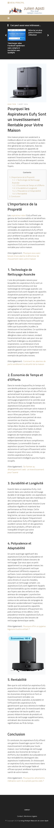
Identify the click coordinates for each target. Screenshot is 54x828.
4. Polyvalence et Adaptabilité (26, 190)
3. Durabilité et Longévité (24, 188)
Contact (27, 810)
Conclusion (14, 196)
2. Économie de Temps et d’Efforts (28, 185)
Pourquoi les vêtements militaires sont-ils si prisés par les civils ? (26, 779)
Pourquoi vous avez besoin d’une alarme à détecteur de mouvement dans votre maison (24, 255)
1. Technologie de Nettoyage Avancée (26, 181)
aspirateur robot (18, 215)
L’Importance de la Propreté (21, 177)
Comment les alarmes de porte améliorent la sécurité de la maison (27, 363)
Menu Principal (16, 2)
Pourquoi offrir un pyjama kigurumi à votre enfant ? (27, 628)
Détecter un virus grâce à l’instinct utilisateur (35, 32)
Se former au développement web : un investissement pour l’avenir (26, 469)
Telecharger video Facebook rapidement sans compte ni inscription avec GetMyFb (16, 48)
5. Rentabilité (19, 193)
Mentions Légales (30, 816)
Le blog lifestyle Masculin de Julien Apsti (33, 820)
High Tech (12, 104)
